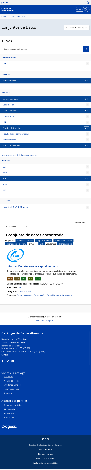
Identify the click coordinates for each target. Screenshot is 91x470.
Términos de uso (11, 389)
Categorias (9, 413)
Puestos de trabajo (45, 128)
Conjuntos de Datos (17, 16)
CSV (45, 167)
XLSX (45, 184)
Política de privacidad (45, 458)
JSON (45, 172)
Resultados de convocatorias (45, 134)
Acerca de (8, 376)
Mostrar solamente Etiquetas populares (19, 155)
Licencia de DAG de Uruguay (45, 207)
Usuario (86, 49)
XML (45, 190)
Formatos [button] (6, 160)
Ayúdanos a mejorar (13, 385)
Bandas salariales (45, 99)
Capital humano (45, 110)
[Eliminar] (36, 241)
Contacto (8, 393)
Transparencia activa (45, 145)
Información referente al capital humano (32, 266)
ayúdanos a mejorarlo (45, 320)
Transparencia (45, 80)
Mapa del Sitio (45, 449)
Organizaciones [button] (9, 57)
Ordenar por (79, 222)
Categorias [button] (6, 74)
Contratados (45, 116)
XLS (45, 178)
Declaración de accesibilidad (45, 463)
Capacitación (45, 104)
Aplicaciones (9, 417)
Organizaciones (11, 409)
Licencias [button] (6, 201)
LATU (45, 63)
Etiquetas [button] (6, 92)
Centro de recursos (13, 381)
